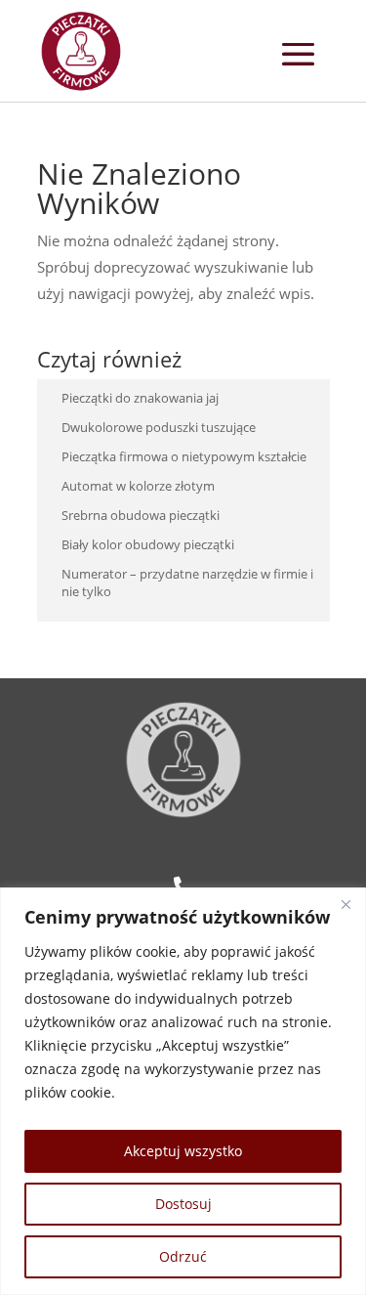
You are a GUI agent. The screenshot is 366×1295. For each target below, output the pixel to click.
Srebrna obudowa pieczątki (140, 515)
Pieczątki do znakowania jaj (140, 398)
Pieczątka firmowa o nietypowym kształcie (183, 456)
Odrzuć (183, 1256)
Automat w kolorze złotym (138, 486)
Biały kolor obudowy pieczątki (147, 544)
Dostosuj (183, 1203)
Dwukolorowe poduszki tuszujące (158, 427)
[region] (183, 1091)
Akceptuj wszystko (183, 1151)
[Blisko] (345, 904)
